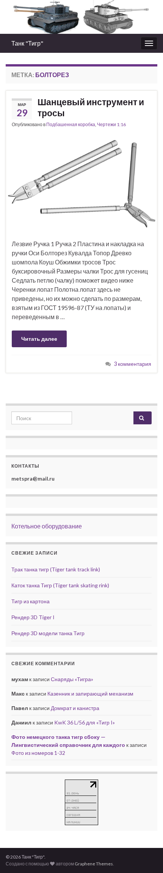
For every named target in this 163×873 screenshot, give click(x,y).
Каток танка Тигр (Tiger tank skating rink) (60, 585)
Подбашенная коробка (70, 124)
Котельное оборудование (46, 526)
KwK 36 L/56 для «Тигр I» (84, 722)
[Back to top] (145, 855)
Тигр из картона (30, 601)
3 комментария (132, 364)
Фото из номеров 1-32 (38, 753)
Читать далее (39, 338)
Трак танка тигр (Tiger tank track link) (55, 569)
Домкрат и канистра (75, 708)
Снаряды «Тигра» (72, 679)
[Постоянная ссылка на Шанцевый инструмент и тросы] (81, 183)
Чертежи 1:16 (111, 124)
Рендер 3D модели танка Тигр (48, 633)
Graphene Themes (94, 864)
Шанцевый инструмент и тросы (91, 107)
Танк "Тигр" (27, 43)
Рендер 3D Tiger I (33, 617)
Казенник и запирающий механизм (90, 693)
